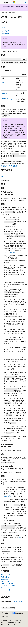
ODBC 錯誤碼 (8, 496)
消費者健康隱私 (11, 622)
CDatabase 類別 (5, 579)
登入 (26, 2)
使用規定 (20, 622)
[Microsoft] (14, 2)
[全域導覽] (1, 2)
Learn (3, 12)
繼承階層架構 (5, 31)
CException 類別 (6, 575)
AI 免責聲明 (4, 620)
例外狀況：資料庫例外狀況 (9, 166)
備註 (3, 29)
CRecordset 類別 (6, 581)
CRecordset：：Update (8, 585)
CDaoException (13, 130)
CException (4, 177)
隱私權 (3, 622)
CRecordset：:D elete (7, 588)
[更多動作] (25, 12)
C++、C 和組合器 (10, 12)
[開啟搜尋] (22, 2)
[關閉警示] (26, 6)
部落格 (15, 620)
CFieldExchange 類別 (7, 583)
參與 (21, 620)
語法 (3, 25)
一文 (9, 137)
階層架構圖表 (5, 577)
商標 (2, 625)
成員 (3, 27)
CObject (3, 173)
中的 (20, 538)
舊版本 (10, 620)
